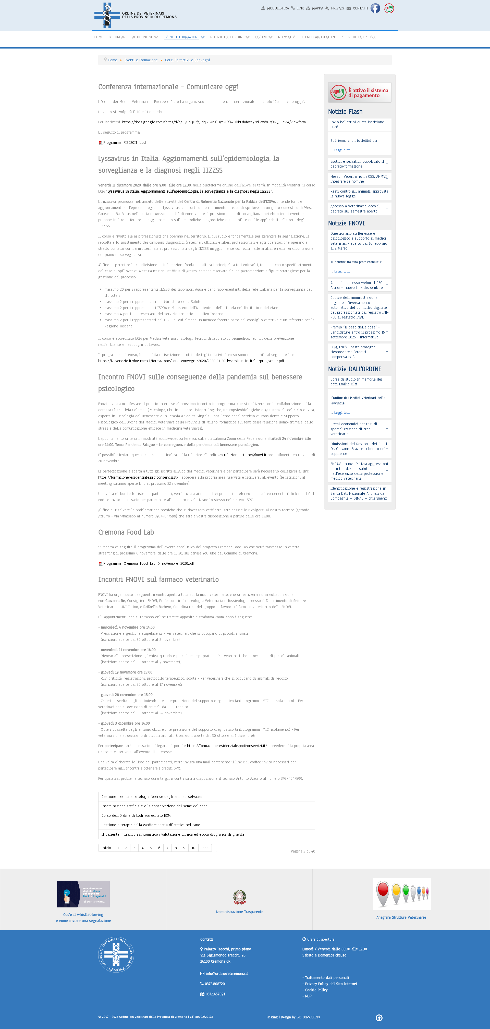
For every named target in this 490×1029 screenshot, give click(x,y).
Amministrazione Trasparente (239, 911)
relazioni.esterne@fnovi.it (245, 454)
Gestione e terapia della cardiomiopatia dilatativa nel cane (151, 824)
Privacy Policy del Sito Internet (331, 983)
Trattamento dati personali (327, 977)
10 (193, 847)
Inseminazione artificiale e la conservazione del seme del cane (154, 806)
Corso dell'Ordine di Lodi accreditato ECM (136, 815)
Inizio (106, 847)
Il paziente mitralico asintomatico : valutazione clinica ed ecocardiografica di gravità (173, 834)
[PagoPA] (389, 8)
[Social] (376, 8)
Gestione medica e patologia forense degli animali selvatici (152, 796)
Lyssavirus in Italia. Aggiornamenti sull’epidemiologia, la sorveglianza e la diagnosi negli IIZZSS (189, 191)
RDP (308, 996)
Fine (205, 847)
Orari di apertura (320, 939)
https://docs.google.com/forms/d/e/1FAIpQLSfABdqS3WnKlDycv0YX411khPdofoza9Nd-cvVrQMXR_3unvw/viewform (214, 122)
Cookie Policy (316, 989)
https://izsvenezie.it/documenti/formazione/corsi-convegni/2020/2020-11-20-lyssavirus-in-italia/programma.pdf (191, 360)
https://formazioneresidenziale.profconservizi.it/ (138, 477)
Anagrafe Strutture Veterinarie (401, 917)
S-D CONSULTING (308, 1017)
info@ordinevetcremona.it (227, 973)
